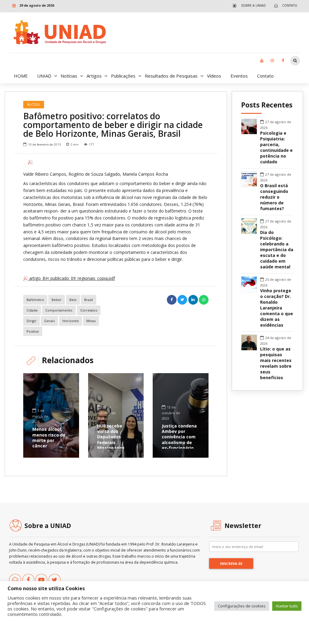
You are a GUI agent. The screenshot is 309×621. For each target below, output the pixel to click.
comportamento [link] (58, 310)
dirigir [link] (32, 321)
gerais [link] (49, 321)
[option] (116, 162)
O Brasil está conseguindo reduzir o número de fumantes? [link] (274, 197)
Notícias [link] (69, 76)
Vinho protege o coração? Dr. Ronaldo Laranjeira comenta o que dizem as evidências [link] (276, 308)
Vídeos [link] (214, 76)
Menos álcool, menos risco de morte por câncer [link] (48, 437)
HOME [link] (21, 76)
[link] (248, 6)
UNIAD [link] (44, 76)
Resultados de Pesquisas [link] (171, 76)
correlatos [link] (88, 310)
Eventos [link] (239, 76)
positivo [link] (33, 331)
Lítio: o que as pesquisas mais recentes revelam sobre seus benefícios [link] (275, 363)
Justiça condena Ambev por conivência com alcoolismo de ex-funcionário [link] (179, 437)
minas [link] (91, 321)
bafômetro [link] (35, 299)
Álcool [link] (33, 104)
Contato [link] (265, 76)
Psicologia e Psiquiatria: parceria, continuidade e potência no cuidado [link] (276, 147)
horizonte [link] (70, 321)
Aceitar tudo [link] (287, 606)
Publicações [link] (123, 76)
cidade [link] (32, 310)
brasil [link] (88, 299)
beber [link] (57, 299)
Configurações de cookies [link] (242, 606)
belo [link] (73, 299)
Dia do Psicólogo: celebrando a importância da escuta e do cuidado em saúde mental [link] (276, 250)
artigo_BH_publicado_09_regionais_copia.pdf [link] (71, 278)
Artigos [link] (94, 76)
